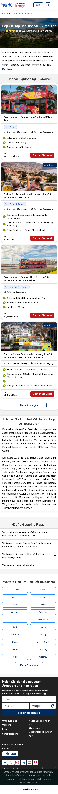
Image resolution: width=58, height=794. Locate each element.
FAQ (31, 736)
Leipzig (43, 627)
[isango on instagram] (17, 762)
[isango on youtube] (29, 762)
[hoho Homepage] (7, 5)
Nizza (15, 619)
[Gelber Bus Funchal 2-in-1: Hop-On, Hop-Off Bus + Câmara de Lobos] (29, 176)
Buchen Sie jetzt (42, 155)
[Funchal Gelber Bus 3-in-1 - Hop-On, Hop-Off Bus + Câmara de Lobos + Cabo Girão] (29, 336)
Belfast (15, 649)
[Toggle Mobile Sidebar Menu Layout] (54, 5)
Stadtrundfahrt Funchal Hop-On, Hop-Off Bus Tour (28, 119)
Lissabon (15, 590)
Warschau (43, 657)
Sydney (43, 634)
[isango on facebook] (5, 762)
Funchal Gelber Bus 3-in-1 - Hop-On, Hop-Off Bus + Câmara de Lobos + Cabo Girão (28, 356)
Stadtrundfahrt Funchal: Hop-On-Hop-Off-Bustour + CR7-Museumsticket (26, 279)
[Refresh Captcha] (53, 706)
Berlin (43, 597)
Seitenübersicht (10, 733)
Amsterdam (15, 597)
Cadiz (15, 627)
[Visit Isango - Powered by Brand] (20, 6)
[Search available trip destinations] (47, 4)
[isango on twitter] (11, 762)
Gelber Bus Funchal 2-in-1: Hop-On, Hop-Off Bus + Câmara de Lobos (27, 196)
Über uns (6, 725)
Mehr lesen (7, 69)
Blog (4, 729)
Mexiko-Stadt (43, 642)
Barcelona (15, 612)
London (15, 605)
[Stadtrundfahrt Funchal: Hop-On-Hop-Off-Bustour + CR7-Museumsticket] (29, 259)
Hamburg (43, 649)
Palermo (15, 634)
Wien (15, 657)
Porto (42, 590)
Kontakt (6, 748)
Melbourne (43, 619)
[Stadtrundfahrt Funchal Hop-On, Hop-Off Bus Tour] (29, 99)
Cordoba (43, 612)
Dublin (15, 642)
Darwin (43, 605)
